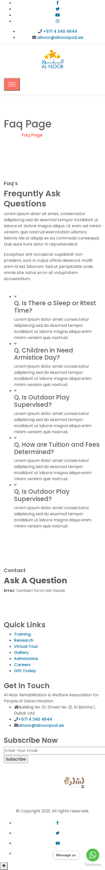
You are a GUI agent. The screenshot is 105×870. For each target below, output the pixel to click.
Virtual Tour (26, 646)
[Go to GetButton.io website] (93, 864)
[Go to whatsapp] (92, 855)
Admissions (26, 659)
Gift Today (25, 671)
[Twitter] (58, 9)
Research (23, 640)
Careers (22, 665)
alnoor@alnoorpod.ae (60, 37)
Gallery (21, 652)
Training (22, 634)
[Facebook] (58, 3)
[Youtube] (57, 15)
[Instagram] (57, 21)
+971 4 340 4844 (60, 31)
